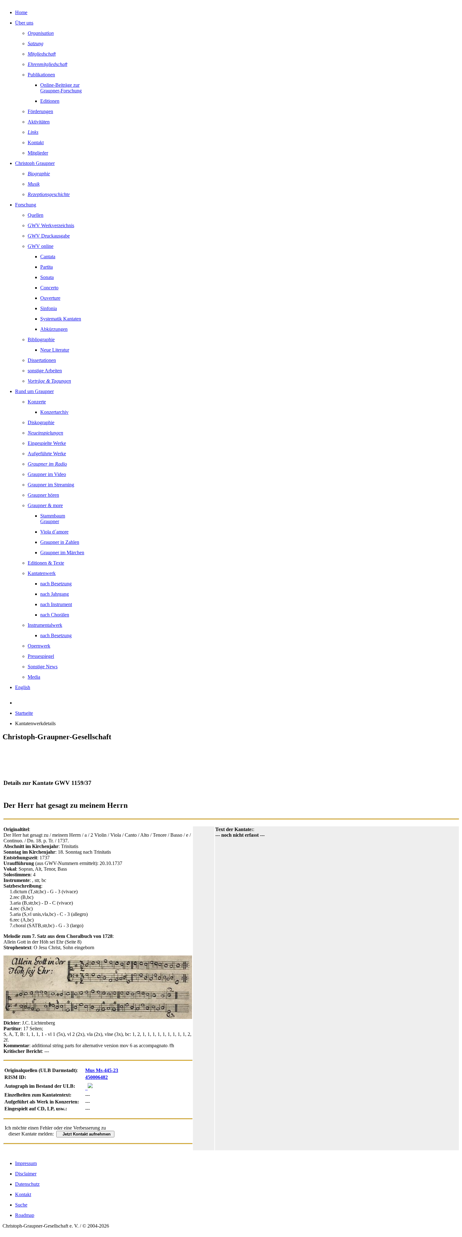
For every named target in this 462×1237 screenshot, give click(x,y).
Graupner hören (43, 495)
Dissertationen (42, 360)
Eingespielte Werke (47, 443)
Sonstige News (43, 666)
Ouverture (50, 298)
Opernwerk (39, 646)
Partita (46, 267)
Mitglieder (38, 153)
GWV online (40, 246)
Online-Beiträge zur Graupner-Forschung (61, 87)
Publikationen (41, 74)
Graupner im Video (47, 474)
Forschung (25, 204)
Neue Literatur (54, 350)
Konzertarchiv (54, 412)
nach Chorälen (54, 614)
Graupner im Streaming (51, 484)
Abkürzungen (54, 329)
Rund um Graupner (34, 391)
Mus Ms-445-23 (101, 1070)
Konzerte (37, 401)
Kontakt (36, 142)
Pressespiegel (41, 656)
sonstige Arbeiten (45, 370)
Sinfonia (48, 308)
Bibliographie (41, 339)
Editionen (49, 101)
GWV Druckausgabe (49, 235)
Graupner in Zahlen (59, 542)
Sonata (47, 277)
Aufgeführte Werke (47, 453)
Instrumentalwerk (45, 625)
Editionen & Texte (46, 563)
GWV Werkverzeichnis (51, 225)
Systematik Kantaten (60, 318)
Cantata (47, 256)
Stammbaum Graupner (52, 518)
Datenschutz (27, 1184)
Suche (21, 1204)
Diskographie (41, 422)
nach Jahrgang (54, 594)
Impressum (26, 1163)
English (22, 687)
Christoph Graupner (35, 163)
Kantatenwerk (42, 573)
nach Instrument (56, 604)
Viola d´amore (54, 531)
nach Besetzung (56, 583)
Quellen (35, 215)
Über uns (24, 22)
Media (34, 677)
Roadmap (24, 1215)
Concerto (49, 287)
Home (21, 12)
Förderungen (40, 111)
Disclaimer (25, 1173)
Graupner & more (45, 505)
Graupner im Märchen (62, 552)
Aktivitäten (39, 121)
